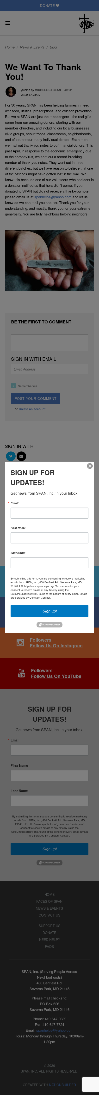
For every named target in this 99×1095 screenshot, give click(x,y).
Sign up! (50, 611)
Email (14, 503)
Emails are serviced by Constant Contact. (49, 595)
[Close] (90, 466)
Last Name (18, 553)
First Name (18, 528)
